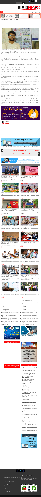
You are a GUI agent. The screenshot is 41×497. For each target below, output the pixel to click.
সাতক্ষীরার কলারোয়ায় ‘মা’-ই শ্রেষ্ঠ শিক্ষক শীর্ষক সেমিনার (29, 408)
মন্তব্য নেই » (27, 146)
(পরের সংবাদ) (17, 153)
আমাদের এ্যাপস (7, 486)
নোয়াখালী (17, 146)
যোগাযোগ (6, 488)
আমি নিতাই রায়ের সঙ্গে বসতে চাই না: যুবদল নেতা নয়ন (29, 414)
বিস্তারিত (2, 181)
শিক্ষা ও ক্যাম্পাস (9, 146)
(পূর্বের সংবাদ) (26, 150)
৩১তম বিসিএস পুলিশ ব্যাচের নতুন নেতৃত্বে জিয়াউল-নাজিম (29, 310)
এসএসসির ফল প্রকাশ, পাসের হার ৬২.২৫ (8, 324)
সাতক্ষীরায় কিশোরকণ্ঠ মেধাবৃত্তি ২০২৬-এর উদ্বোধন (9, 310)
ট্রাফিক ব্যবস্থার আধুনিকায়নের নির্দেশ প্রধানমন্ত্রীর (29, 390)
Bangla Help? (7, 491)
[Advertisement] (20, 24)
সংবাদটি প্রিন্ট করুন (35, 146)
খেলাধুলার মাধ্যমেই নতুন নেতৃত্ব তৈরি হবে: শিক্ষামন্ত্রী (9, 299)
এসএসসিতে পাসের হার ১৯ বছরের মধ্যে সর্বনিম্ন (28, 324)
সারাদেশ (21, 146)
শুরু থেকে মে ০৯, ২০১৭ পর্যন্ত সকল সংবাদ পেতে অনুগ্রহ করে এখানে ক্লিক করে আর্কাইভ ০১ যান (12, 366)
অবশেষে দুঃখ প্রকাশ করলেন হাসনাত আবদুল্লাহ (28, 412)
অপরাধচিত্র (14, 146)
